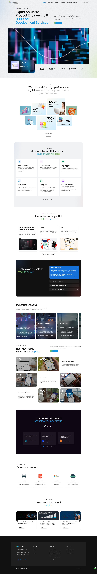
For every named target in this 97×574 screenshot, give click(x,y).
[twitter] (20, 560)
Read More (21, 527)
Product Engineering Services (55, 553)
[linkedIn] (18, 560)
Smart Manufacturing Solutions (55, 557)
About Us (75, 2)
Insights (69, 2)
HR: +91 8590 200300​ (70, 551)
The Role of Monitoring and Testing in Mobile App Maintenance (26, 522)
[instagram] (25, 560)
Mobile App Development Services (56, 551)
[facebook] (23, 560)
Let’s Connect (48, 136)
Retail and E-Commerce (54, 555)
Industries (63, 2)
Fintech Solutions (53, 549)
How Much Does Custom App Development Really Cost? (69, 522)
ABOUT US (49, 84)
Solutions (56, 2)
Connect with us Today (48, 201)
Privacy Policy (78, 568)
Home (44, 2)
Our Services (49, 2)
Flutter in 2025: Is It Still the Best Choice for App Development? (48, 522)
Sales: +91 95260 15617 (70, 549)
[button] (80, 326)
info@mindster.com (69, 553)
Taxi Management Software (55, 559)
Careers (34, 553)
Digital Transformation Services (55, 561)
